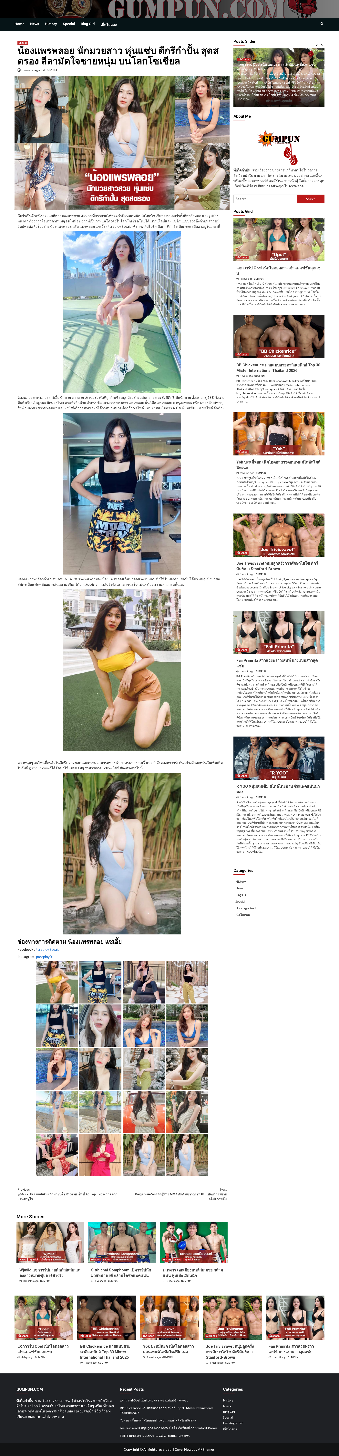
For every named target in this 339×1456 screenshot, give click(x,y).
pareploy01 (45, 956)
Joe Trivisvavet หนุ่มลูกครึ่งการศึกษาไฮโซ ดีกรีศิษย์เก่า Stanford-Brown (230, 1352)
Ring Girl (88, 24)
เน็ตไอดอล (109, 25)
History (51, 24)
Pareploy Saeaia (47, 949)
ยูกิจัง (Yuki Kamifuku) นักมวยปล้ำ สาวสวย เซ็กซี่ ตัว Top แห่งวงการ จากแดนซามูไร (67, 1194)
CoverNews (184, 1449)
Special (69, 24)
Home (19, 24)
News (34, 24)
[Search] (322, 23)
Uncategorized (245, 908)
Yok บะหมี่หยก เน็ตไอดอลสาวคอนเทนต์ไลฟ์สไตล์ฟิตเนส (158, 1420)
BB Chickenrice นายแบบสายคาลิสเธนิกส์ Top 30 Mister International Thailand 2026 (105, 1352)
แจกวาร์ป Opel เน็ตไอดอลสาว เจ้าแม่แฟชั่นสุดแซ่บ (154, 1400)
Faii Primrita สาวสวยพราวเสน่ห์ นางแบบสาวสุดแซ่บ (155, 1435)
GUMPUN (49, 70)
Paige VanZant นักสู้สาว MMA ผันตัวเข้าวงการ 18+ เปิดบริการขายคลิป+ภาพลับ (181, 1194)
